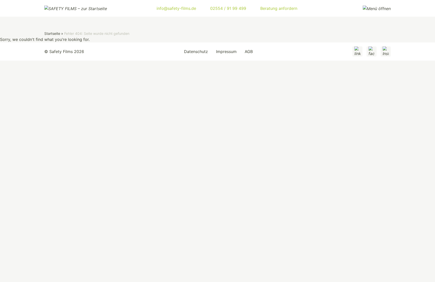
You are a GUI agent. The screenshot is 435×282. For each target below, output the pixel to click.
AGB (249, 51)
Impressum (226, 51)
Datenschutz (196, 51)
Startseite (52, 33)
